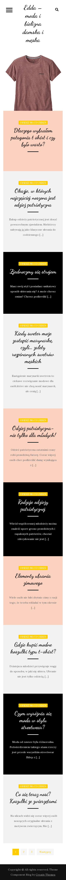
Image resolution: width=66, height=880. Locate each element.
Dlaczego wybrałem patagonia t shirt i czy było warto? (33, 137)
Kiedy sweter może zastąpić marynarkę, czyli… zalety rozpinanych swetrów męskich (33, 347)
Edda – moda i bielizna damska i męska (33, 24)
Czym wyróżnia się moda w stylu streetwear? (33, 720)
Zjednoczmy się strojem (33, 271)
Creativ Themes (45, 874)
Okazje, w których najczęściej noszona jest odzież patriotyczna (33, 197)
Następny (45, 851)
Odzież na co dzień (33, 122)
